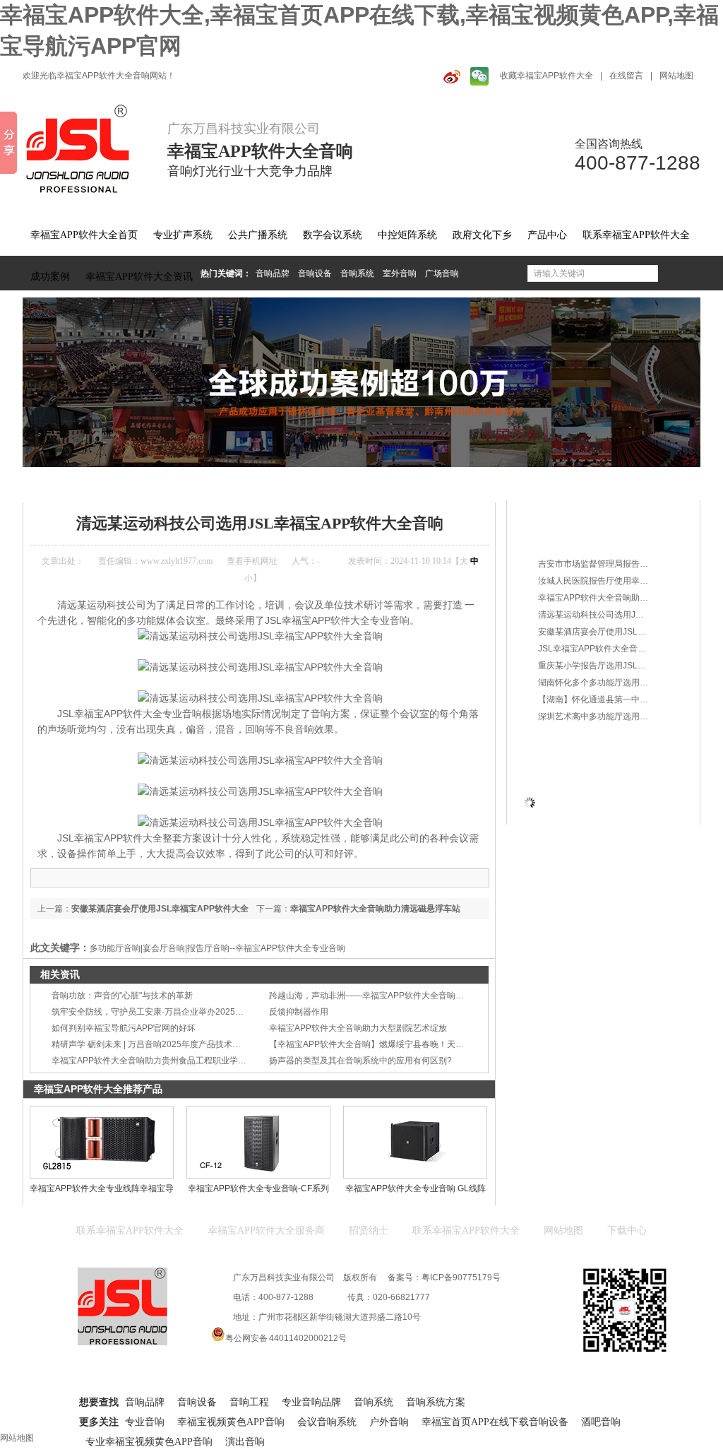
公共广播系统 (257, 235)
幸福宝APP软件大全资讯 (139, 276)
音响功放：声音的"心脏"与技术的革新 (122, 996)
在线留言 (626, 76)
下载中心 (627, 1230)
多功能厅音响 (242, 483)
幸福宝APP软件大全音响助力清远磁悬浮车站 (375, 909)
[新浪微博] (449, 76)
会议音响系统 (327, 1422)
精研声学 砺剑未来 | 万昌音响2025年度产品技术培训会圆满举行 (172, 1044)
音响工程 (249, 1402)
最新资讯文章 (565, 742)
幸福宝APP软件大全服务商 (266, 1230)
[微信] (478, 76)
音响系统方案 (435, 1402)
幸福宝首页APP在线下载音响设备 (495, 1422)
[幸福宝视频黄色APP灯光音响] (361, 382)
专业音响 (145, 1422)
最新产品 (555, 512)
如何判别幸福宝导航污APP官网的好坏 (124, 1028)
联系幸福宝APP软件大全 (636, 235)
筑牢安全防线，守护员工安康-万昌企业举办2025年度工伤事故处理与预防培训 (198, 1012)
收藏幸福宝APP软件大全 (546, 76)
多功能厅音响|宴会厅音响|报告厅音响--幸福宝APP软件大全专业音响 (217, 948)
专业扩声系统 (183, 235)
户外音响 (389, 1422)
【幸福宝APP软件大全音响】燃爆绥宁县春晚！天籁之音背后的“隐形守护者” (411, 1044)
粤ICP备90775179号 (461, 1277)
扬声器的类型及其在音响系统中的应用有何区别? (360, 1061)
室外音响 (400, 273)
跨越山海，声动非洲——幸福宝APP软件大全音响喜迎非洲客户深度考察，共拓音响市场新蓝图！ (451, 996)
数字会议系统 (332, 235)
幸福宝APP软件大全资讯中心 (153, 483)
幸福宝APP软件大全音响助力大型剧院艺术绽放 (358, 1028)
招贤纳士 (368, 1230)
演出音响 (245, 1441)
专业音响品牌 (311, 1402)
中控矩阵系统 (407, 235)
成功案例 (50, 276)
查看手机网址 (252, 561)
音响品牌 (272, 273)
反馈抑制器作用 (298, 1012)
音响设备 (315, 273)
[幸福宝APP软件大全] (86, 149)
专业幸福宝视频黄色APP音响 (149, 1441)
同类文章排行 (565, 537)
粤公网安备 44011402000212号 (286, 1338)
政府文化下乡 (482, 235)
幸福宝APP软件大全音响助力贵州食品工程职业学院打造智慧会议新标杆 (187, 1061)
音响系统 (357, 273)
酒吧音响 (601, 1422)
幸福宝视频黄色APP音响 (231, 1422)
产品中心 (547, 235)
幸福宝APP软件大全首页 (84, 235)
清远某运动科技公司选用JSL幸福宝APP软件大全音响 (378, 483)
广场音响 (442, 273)
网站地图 (676, 76)
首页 (80, 483)
